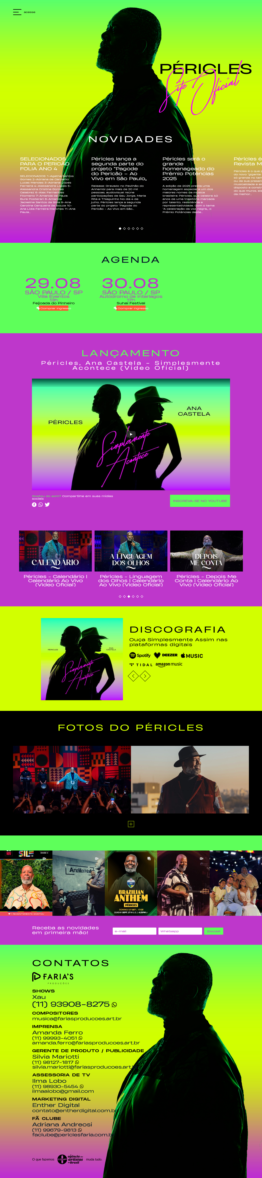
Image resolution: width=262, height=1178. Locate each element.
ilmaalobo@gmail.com (63, 1091)
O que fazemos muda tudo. (67, 1159)
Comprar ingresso (54, 308)
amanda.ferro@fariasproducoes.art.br (86, 1043)
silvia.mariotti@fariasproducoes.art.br (85, 1067)
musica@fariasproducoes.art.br (77, 1018)
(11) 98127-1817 (53, 1062)
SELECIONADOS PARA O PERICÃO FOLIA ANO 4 (44, 163)
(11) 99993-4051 (54, 1038)
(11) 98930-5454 (55, 1086)
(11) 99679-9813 (54, 1130)
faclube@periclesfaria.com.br (73, 1135)
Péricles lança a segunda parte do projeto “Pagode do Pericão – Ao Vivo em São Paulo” (119, 168)
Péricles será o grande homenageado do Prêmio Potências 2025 (188, 168)
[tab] (120, 228)
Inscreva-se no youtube (200, 501)
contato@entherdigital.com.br (74, 1110)
